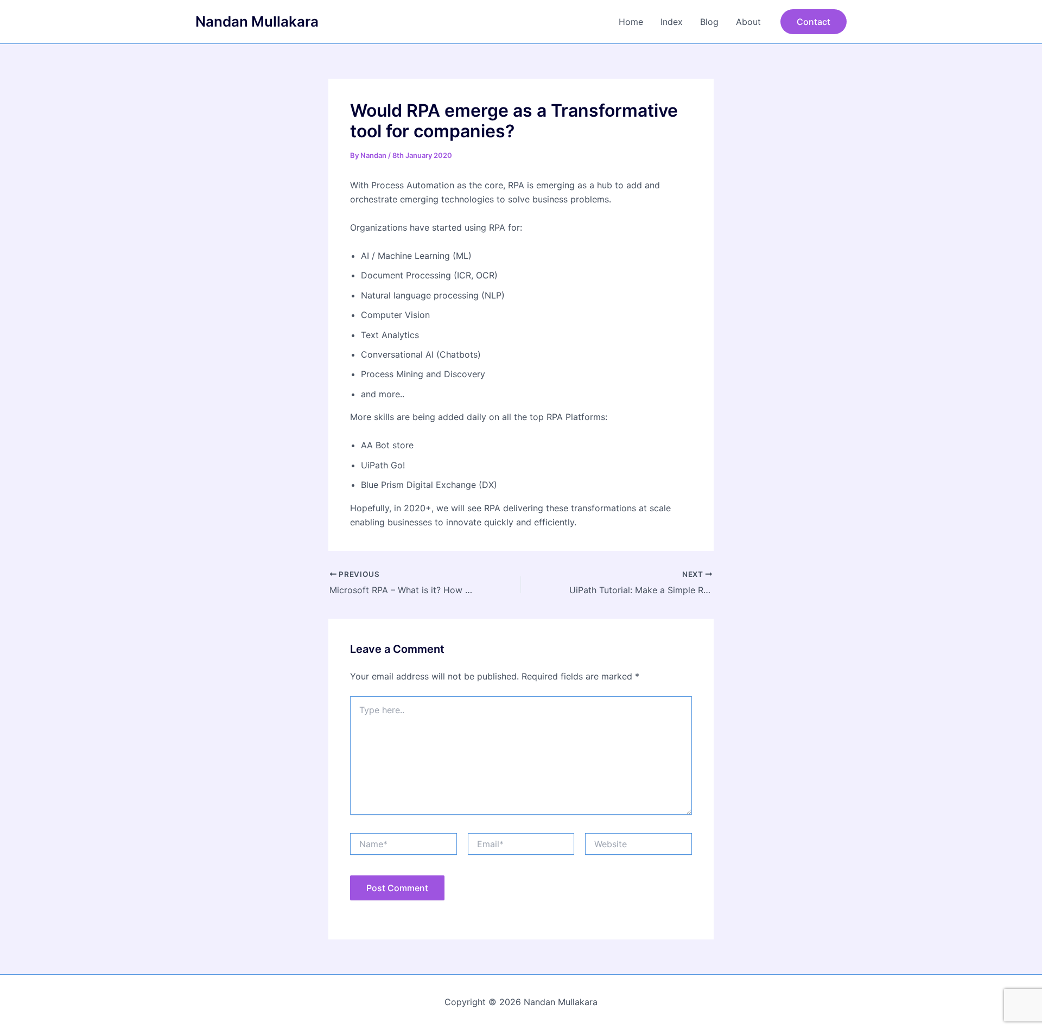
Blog (709, 21)
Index (671, 21)
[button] (813, 21)
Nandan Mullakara (257, 21)
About (748, 21)
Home (631, 21)
